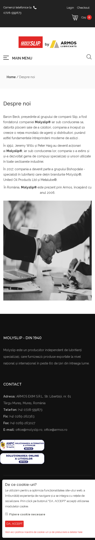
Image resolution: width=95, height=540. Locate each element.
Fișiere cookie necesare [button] (27, 514)
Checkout (83, 7)
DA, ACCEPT (14, 523)
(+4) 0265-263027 (22, 423)
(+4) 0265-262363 (21, 416)
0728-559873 (12, 12)
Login (70, 7)
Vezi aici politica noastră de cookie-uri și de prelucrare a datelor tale (43, 532)
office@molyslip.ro (28, 429)
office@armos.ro (55, 429)
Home (11, 77)
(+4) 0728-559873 (30, 409)
